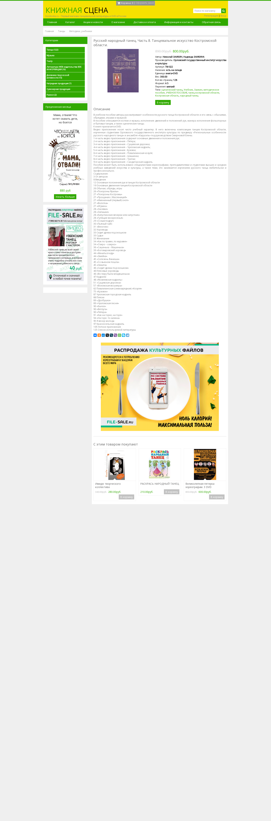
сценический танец (172, 89)
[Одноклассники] (99, 335)
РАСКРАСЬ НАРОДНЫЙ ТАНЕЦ (159, 483)
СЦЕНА (77, 10)
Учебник (188, 89)
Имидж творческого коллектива (108, 485)
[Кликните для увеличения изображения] (122, 70)
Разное (52, 94)
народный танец (189, 95)
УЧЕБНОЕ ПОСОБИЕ (176, 92)
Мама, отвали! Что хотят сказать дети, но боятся (65, 118)
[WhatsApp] (119, 335)
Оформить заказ (145, 2)
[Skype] (123, 335)
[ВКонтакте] (95, 335)
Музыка (50, 55)
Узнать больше (65, 196)
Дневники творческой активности (58, 76)
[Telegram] (127, 335)
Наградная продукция (59, 83)
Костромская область (167, 95)
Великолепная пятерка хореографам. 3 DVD (199, 485)
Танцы (52, 49)
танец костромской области (203, 92)
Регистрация (211, 15)
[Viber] (115, 335)
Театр (50, 61)
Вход (223, 15)
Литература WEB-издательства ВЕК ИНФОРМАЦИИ (64, 68)
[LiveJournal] (111, 335)
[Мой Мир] (103, 335)
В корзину (163, 102)
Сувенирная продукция (58, 89)
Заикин (198, 89)
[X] (107, 335)
